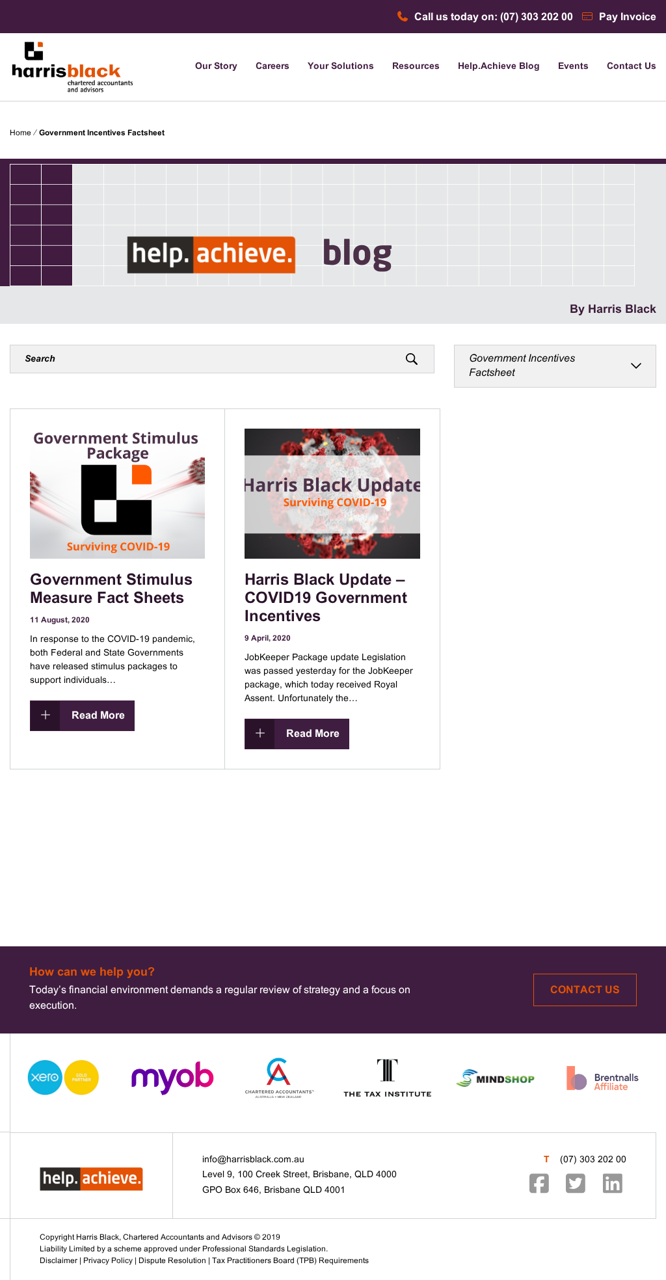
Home (20, 133)
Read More (97, 716)
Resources (416, 66)
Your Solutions (341, 66)
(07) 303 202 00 (593, 1160)
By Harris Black (613, 309)
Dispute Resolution (172, 1261)
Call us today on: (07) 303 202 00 (492, 17)
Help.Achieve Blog (499, 66)
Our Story (216, 66)
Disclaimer (58, 1261)
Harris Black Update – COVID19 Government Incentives (326, 599)
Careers (272, 66)
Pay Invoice (626, 17)
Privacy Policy (108, 1261)
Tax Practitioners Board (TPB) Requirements (290, 1261)
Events (573, 66)
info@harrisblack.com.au (253, 1160)
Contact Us (631, 66)
